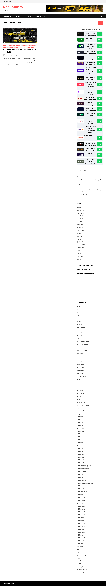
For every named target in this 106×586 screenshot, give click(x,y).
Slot (78, 552)
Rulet (78, 549)
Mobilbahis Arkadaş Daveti (84, 466)
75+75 (78, 313)
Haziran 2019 (80, 248)
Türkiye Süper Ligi (82, 555)
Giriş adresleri (80, 393)
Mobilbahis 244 (81, 460)
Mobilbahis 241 (81, 451)
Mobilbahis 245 (81, 463)
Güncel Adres (80, 399)
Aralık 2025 (80, 227)
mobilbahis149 (81, 503)
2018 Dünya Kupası (82, 310)
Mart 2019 (79, 253)
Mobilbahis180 (81, 529)
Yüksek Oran (80, 572)
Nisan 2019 (80, 250)
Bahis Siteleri (80, 321)
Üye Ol (78, 558)
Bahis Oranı (80, 318)
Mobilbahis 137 (81, 422)
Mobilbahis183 (81, 532)
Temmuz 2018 (81, 259)
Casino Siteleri (81, 365)
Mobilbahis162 (81, 515)
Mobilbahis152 (14, 47)
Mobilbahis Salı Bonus (83, 489)
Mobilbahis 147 (81, 425)
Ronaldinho (30, 47)
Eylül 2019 (79, 239)
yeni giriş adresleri (82, 570)
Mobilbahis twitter (82, 492)
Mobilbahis (6, 47)
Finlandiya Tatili (81, 376)
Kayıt (78, 408)
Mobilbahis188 (81, 538)
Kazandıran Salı (81, 411)
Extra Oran (80, 373)
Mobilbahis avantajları (83, 468)
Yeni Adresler (80, 564)
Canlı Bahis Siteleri (82, 350)
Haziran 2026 (80, 213)
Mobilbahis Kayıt (81, 486)
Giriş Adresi (80, 390)
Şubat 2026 (80, 224)
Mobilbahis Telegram (8, 583)
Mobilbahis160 (81, 512)
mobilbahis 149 (81, 428)
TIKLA (99, 40)
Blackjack (79, 336)
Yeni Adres (79, 561)
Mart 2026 (79, 222)
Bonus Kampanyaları (82, 344)
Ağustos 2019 (80, 242)
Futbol (78, 379)
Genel (24, 45)
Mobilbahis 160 (81, 437)
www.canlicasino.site (83, 269)
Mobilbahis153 (22, 47)
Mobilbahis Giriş (40, 16)
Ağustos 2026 (80, 207)
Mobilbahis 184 (81, 448)
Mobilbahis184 (81, 535)
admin (8, 55)
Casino (78, 359)
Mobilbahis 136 (81, 419)
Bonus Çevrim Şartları (83, 341)
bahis (4, 45)
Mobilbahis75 (13, 7)
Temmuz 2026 (81, 210)
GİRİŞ (99, 34)
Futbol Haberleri (81, 382)
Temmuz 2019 (81, 245)
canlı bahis (19, 45)
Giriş (78, 388)
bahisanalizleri (11, 45)
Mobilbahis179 (81, 526)
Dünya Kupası (27, 16)
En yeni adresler (81, 370)
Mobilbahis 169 (81, 442)
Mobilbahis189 (81, 541)
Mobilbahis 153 (81, 434)
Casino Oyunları (81, 362)
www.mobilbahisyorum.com (85, 274)
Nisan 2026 (80, 219)
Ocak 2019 (80, 256)
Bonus (78, 339)
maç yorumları (31, 45)
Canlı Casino (80, 353)
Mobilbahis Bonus (82, 471)
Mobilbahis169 (81, 520)
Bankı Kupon (80, 330)
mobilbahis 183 (81, 445)
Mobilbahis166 (81, 518)
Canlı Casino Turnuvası (83, 356)
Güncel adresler (81, 402)
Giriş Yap (79, 396)
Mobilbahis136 (81, 494)
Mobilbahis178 (81, 523)
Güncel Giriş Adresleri (83, 405)
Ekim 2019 (80, 236)
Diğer (18, 16)
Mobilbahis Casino (82, 474)
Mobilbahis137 (81, 497)
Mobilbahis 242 (81, 454)
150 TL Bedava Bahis (83, 307)
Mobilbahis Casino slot (83, 477)
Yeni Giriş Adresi (81, 567)
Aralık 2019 (80, 233)
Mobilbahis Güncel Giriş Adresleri (86, 483)
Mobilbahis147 (81, 500)
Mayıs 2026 (80, 216)
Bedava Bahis (80, 333)
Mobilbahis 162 (81, 440)
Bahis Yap (79, 324)
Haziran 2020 (80, 230)
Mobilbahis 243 (81, 457)
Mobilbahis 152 (81, 431)
